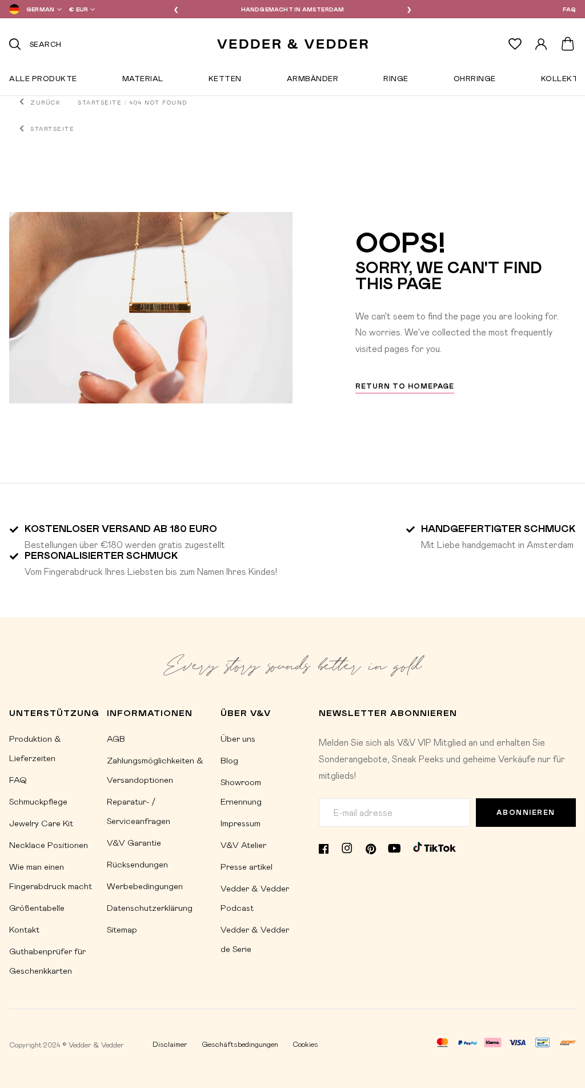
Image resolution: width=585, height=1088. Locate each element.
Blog (229, 760)
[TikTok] (434, 847)
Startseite (100, 102)
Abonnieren (525, 812)
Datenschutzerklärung (150, 907)
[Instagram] (347, 847)
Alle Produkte (43, 80)
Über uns (238, 738)
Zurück (45, 102)
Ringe (395, 80)
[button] (33, 9)
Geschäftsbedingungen (240, 1044)
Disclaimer (170, 1044)
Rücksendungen (137, 864)
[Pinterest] (371, 846)
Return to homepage (404, 386)
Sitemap (122, 929)
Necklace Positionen (48, 844)
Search (46, 44)
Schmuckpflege (38, 801)
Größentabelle (37, 907)
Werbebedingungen (145, 885)
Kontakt (24, 929)
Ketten (225, 80)
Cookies (305, 1044)
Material (142, 80)
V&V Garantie (134, 842)
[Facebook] (323, 846)
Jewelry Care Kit (41, 823)
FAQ (569, 9)
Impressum (241, 823)
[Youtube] (394, 847)
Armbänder (313, 80)
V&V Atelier (243, 844)
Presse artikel (247, 866)
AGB (116, 738)
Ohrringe (475, 80)
